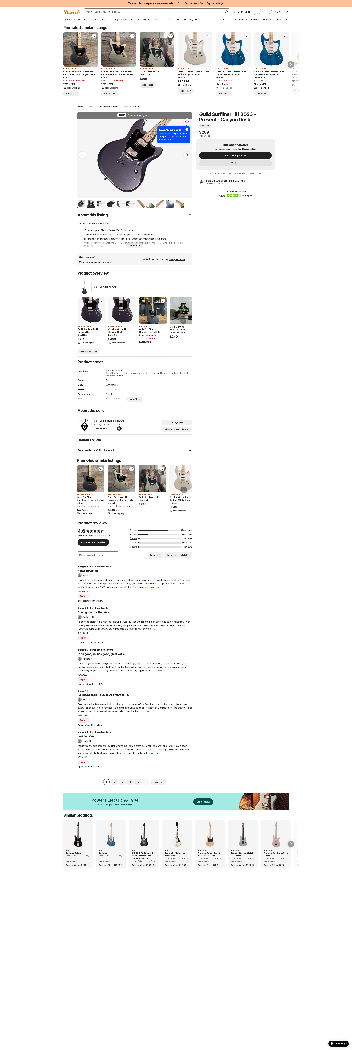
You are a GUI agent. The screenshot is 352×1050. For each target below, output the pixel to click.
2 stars (133, 542)
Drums (157, 19)
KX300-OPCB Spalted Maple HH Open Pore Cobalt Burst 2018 (142, 855)
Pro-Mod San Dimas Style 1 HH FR (275, 854)
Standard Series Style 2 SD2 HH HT (241, 854)
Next (156, 782)
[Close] (187, 129)
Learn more (121, 376)
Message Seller (177, 422)
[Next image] (94, 49)
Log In (286, 12)
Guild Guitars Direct (216, 181)
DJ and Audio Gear (171, 19)
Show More (134, 245)
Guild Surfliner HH (108, 287)
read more (154, 587)
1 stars (133, 546)
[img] (233, 181)
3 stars (133, 538)
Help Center (282, 19)
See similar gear (138, 115)
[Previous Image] (82, 155)
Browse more (87, 351)
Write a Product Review (93, 542)
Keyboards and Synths (124, 19)
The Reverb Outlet (72, 19)
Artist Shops (255, 19)
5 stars (133, 530)
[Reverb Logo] (72, 11)
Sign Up (278, 12)
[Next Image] (187, 155)
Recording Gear (144, 19)
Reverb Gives (268, 19)
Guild (108, 380)
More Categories (190, 19)
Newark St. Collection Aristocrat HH (174, 854)
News (231, 19)
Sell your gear (245, 11)
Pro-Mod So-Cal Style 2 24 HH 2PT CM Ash (208, 854)
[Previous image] (67, 49)
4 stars (133, 534)
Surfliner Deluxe (73, 853)
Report (83, 596)
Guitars (87, 19)
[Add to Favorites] (94, 36)
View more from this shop (177, 429)
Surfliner (102, 853)
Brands (223, 19)
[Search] (226, 12)
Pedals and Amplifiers (102, 19)
